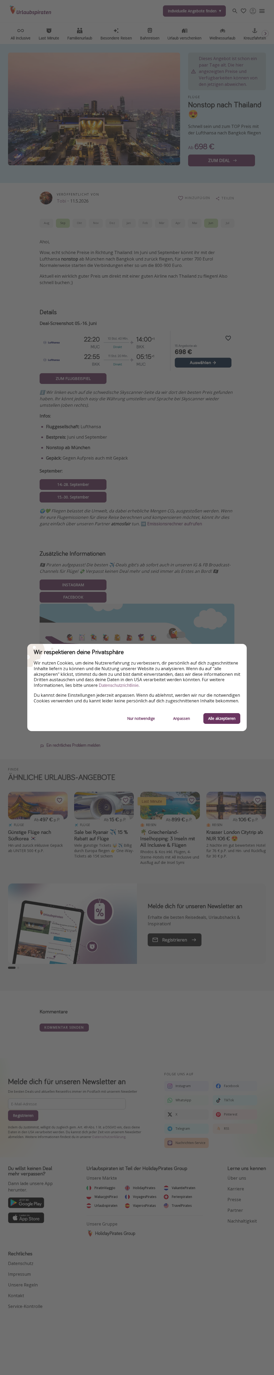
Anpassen (181, 718)
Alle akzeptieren (221, 718)
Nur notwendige (141, 718)
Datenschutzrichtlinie (119, 685)
